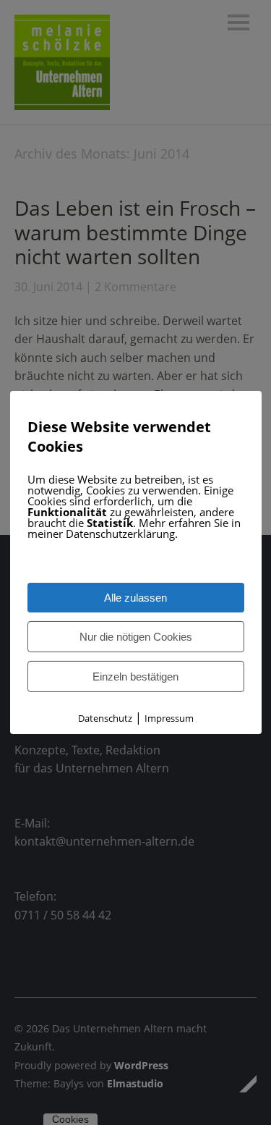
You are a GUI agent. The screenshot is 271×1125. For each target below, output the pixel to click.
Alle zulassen (135, 597)
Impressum (169, 718)
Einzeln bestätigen (135, 676)
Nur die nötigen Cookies (135, 637)
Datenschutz (105, 718)
